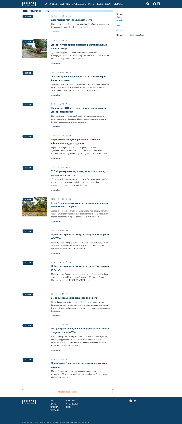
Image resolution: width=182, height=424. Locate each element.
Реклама (118, 4)
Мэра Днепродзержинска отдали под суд (74, 297)
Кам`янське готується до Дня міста (71, 19)
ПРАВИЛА (54, 407)
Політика (65, 4)
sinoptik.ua (139, 35)
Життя (91, 4)
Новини (28, 16)
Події (100, 4)
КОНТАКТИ (54, 410)
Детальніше (55, 32)
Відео (108, 4)
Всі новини (51, 4)
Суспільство (79, 4)
